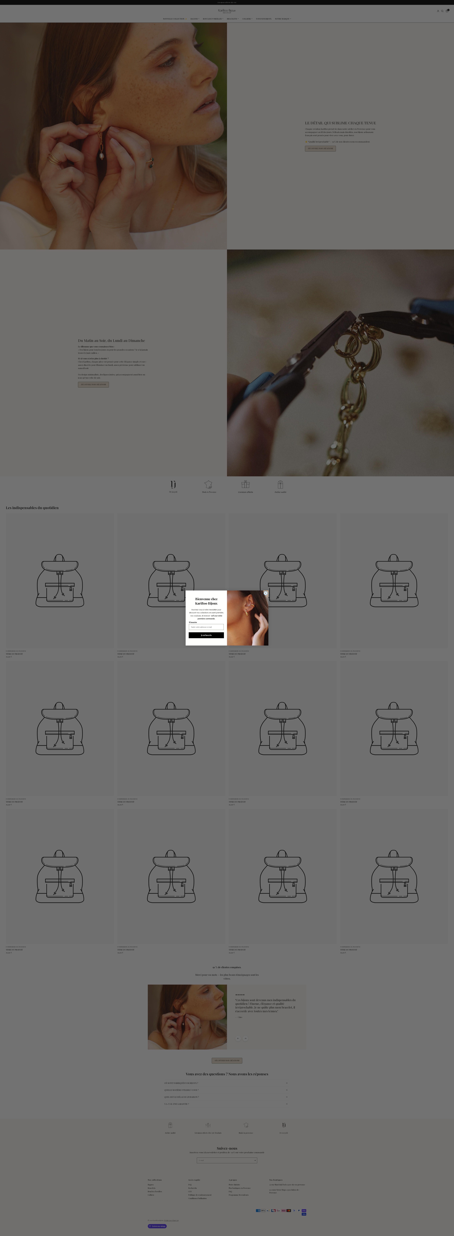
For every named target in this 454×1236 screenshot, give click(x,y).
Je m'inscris (206, 635)
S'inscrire (193, 622)
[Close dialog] (265, 593)
